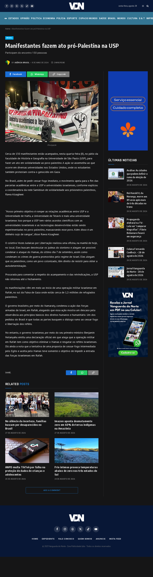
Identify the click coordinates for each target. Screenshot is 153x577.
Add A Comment (51, 490)
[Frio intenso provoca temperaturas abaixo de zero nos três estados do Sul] (76, 450)
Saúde (103, 18)
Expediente (48, 539)
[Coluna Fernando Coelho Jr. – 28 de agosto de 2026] (116, 252)
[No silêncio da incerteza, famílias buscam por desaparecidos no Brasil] (27, 404)
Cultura (132, 18)
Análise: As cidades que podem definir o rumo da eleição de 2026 (137, 175)
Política (36, 18)
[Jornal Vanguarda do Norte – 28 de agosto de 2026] (116, 271)
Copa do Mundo (88, 18)
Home (7, 29)
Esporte (72, 18)
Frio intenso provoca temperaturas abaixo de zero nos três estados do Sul (76, 470)
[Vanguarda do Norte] (76, 6)
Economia (49, 18)
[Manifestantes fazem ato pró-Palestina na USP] (51, 111)
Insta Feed (115, 539)
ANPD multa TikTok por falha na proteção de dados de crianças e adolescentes (25, 470)
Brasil (112, 18)
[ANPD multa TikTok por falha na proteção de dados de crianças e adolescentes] (27, 450)
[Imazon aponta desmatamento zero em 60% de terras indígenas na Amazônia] (76, 404)
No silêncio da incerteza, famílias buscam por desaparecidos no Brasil (25, 424)
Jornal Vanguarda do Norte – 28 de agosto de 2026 (136, 272)
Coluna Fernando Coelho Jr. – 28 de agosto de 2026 (136, 252)
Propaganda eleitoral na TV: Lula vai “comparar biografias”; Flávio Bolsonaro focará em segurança (136, 228)
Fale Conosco (66, 539)
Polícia (60, 18)
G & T (142, 18)
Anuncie (100, 539)
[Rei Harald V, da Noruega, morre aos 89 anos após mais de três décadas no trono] (116, 196)
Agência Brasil (21, 63)
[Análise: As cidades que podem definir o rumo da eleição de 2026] (116, 173)
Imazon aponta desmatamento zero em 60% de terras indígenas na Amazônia (75, 424)
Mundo (121, 18)
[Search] (147, 6)
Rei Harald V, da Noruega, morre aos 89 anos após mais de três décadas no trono (137, 200)
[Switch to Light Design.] (143, 6)
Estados (14, 18)
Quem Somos (85, 539)
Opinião (25, 18)
